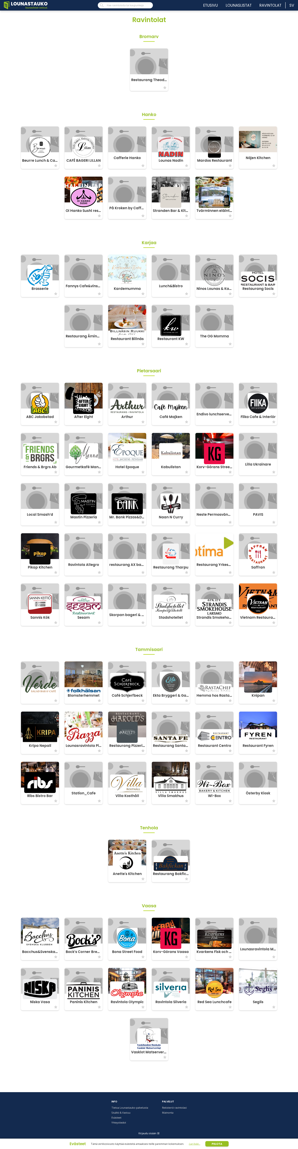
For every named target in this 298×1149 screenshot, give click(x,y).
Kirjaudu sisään (147, 1133)
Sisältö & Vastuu (120, 1112)
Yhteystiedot (118, 1122)
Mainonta (167, 1112)
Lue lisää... (194, 1144)
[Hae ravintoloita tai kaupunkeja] (125, 5)
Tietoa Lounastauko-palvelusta (129, 1107)
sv (291, 5)
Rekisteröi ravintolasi (174, 1107)
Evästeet (116, 1117)
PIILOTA (217, 1144)
